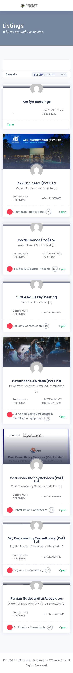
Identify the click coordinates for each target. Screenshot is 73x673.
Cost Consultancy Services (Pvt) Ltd (36, 479)
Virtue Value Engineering (36, 297)
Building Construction (27, 326)
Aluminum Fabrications (28, 211)
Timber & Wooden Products (31, 268)
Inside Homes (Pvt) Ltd (36, 240)
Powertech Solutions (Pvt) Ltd (36, 381)
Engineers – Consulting (28, 570)
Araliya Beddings (37, 101)
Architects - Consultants (29, 627)
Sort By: (39, 74)
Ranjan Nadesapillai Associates (36, 598)
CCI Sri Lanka (22, 660)
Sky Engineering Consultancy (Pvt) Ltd (36, 540)
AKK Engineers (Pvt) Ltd (36, 183)
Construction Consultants (30, 510)
